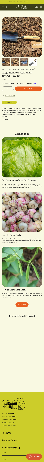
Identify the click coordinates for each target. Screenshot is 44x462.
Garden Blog (22, 133)
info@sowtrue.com (9, 425)
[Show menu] (3, 7)
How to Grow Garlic (11, 235)
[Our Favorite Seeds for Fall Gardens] (22, 157)
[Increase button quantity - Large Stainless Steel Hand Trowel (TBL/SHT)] (11, 89)
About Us (6, 433)
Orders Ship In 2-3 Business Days (14, 2)
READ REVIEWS (10, 95)
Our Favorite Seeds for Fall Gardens (19, 180)
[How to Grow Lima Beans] (22, 267)
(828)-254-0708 (8, 422)
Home (3, 69)
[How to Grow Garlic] (22, 212)
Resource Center (9, 440)
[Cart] (41, 7)
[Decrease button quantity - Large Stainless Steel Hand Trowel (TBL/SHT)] (4, 89)
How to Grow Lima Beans (14, 290)
